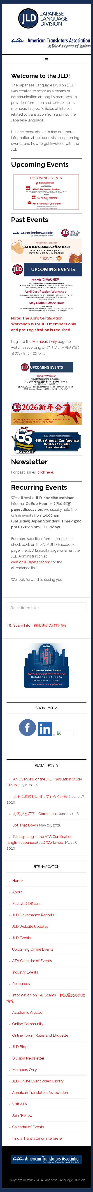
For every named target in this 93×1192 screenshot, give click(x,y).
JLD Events (21, 938)
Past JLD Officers (26, 903)
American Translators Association (40, 1093)
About (17, 892)
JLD (46, 18)
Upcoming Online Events (32, 949)
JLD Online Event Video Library (38, 1081)
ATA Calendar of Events (32, 961)
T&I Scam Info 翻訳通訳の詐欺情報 (37, 625)
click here (45, 472)
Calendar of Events (28, 1127)
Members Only (44, 341)
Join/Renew (22, 1115)
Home (17, 881)
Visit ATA (19, 1104)
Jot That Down (25, 825)
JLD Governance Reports (33, 915)
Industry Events (25, 972)
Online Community (27, 1024)
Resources (21, 984)
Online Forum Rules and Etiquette (40, 1035)
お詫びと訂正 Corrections (35, 814)
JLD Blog (20, 1047)
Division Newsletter (28, 1058)
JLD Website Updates (30, 926)
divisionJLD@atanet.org (30, 562)
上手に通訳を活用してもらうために (42, 796)
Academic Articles (27, 1012)
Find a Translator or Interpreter (37, 1138)
